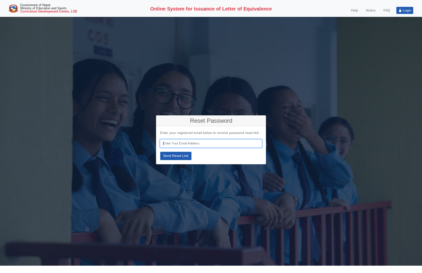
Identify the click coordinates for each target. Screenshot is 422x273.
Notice (371, 10)
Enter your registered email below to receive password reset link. (210, 133)
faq (386, 10)
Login (406, 10)
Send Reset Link (176, 156)
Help (354, 10)
